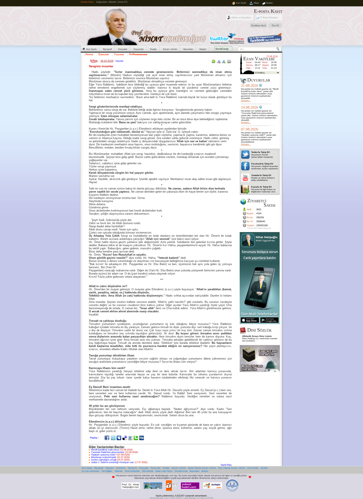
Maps (256, 3)
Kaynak (119, 61)
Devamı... (246, 100)
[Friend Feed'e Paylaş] (131, 437)
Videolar (118, 471)
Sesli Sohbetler (132, 471)
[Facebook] (107, 437)
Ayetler (264, 468)
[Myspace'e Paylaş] (119, 437)
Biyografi (107, 49)
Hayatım (89, 54)
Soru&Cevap (181, 471)
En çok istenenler (90, 471)
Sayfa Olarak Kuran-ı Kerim (202, 468)
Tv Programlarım (138, 54)
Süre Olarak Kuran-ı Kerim (231, 468)
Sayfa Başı (226, 465)
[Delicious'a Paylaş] (125, 437)
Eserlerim (104, 54)
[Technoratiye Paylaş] (136, 437)
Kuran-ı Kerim (170, 49)
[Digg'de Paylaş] (142, 437)
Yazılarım (119, 54)
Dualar (153, 49)
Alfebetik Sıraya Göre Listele (257, 336)
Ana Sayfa (241, 3)
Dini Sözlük (147, 471)
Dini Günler (253, 468)
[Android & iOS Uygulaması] (260, 323)
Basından (188, 49)
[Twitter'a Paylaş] (114, 437)
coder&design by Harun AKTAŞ (198, 498)
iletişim (204, 471)
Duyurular (139, 49)
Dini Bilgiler (106, 471)
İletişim (269, 3)
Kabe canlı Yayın (163, 471)
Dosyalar (122, 49)
